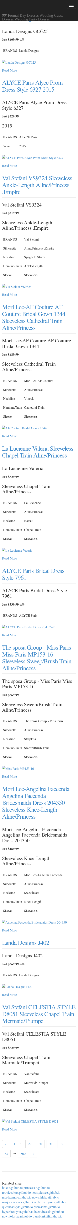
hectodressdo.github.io (49, 1211)
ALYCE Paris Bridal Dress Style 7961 (33, 573)
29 (29, 1144)
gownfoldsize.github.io (17, 1216)
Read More (9, 70)
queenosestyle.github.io (17, 1207)
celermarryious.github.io (51, 1202)
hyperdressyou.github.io (17, 1211)
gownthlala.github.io (45, 1197)
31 (51, 1144)
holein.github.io (12, 1187)
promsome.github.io (47, 1207)
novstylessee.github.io (46, 1192)
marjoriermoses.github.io (18, 1202)
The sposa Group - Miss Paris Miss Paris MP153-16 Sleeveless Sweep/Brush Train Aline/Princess (36, 657)
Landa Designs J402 (25, 942)
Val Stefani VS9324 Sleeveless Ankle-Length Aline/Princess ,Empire (37, 185)
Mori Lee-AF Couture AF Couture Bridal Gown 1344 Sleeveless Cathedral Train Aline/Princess (33, 316)
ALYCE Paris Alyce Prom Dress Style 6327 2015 (32, 85)
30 (40, 1144)
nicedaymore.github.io (16, 1197)
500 (23, 1153)
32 (61, 1144)
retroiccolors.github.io (16, 1192)
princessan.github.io (37, 1187)
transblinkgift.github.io (47, 1216)
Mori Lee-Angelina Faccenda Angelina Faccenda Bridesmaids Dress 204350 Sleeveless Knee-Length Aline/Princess (35, 802)
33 (6, 1153)
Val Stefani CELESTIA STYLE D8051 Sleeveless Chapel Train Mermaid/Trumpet (38, 1014)
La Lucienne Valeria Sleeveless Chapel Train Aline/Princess (37, 451)
